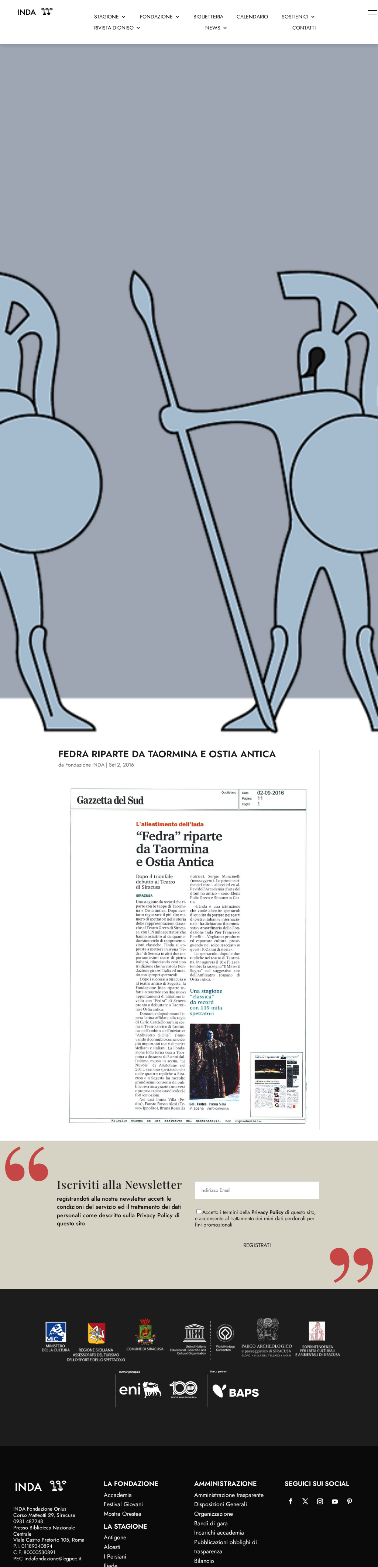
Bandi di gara (211, 1523)
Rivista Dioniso (114, 28)
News (212, 28)
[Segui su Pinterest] (349, 1501)
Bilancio (204, 1561)
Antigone (115, 1537)
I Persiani (115, 1556)
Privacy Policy (267, 1212)
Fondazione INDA (84, 764)
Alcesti (112, 1547)
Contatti (304, 28)
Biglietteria (208, 17)
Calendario (252, 17)
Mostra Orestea (122, 1514)
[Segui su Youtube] (335, 1501)
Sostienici (295, 17)
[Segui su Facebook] (290, 1501)
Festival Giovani (123, 1504)
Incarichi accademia (219, 1532)
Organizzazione (213, 1514)
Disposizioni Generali (220, 1504)
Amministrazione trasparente (229, 1495)
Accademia (118, 1495)
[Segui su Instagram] (320, 1501)
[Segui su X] (305, 1501)
